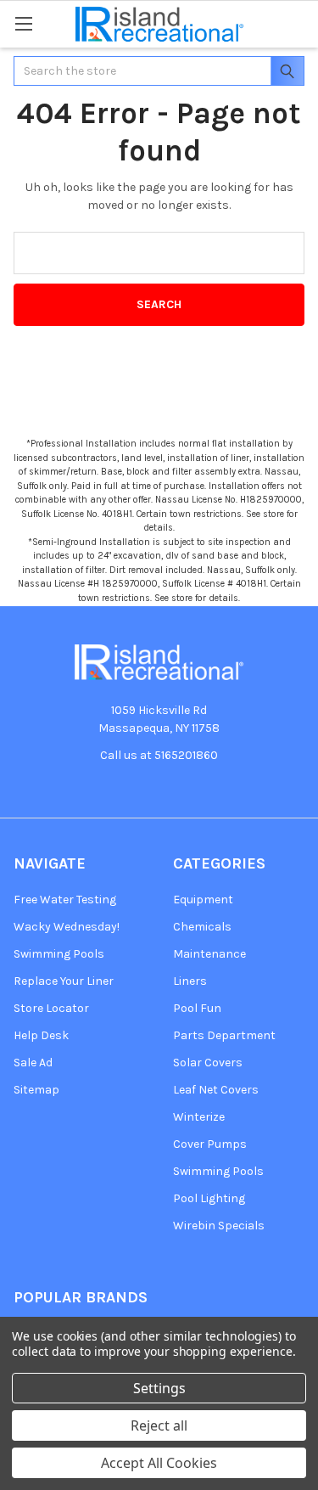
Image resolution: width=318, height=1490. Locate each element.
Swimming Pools (59, 954)
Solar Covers (208, 1062)
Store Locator (51, 1008)
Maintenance (209, 954)
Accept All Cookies (159, 1462)
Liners (190, 981)
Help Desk (41, 1035)
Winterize (199, 1117)
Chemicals (202, 926)
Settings (159, 1388)
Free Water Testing (65, 899)
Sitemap (36, 1089)
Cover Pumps (210, 1144)
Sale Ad (33, 1062)
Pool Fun (197, 1008)
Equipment (203, 899)
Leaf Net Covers (216, 1089)
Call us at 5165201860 (159, 755)
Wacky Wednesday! (67, 926)
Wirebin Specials (219, 1225)
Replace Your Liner (64, 981)
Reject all (159, 1425)
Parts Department (224, 1035)
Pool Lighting (209, 1198)
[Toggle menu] (23, 23)
